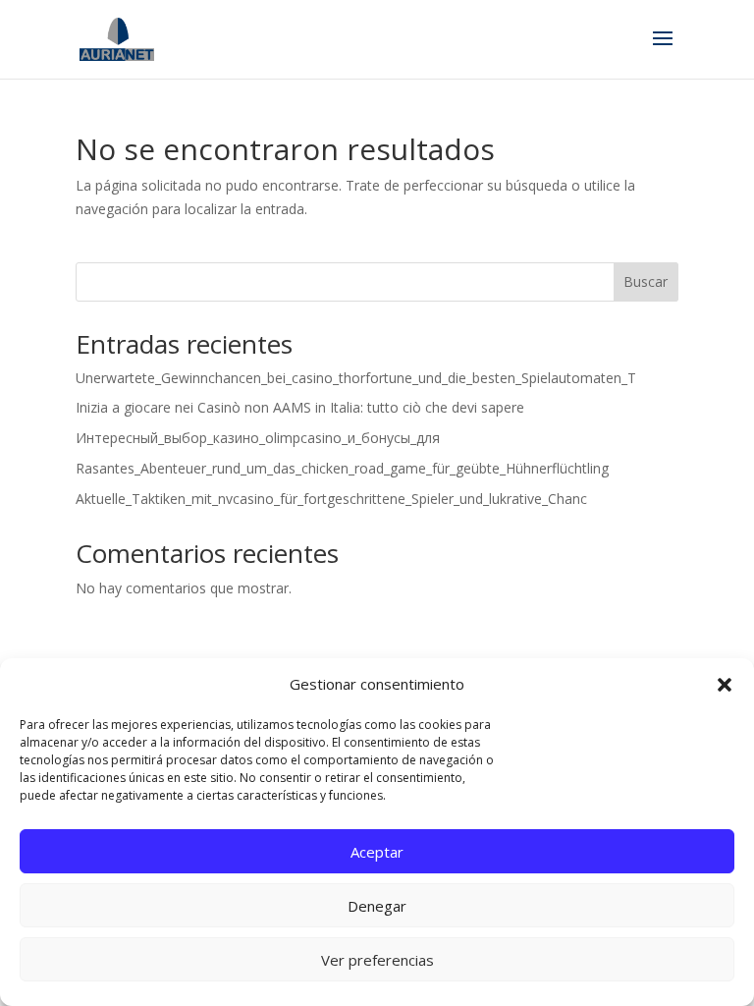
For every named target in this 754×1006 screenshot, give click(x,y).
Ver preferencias (377, 960)
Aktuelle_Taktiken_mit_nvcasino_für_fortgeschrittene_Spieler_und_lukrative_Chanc (331, 498)
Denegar (377, 906)
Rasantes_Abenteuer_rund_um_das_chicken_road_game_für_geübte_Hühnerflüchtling (342, 468)
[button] (724, 685)
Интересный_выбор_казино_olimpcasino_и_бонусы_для (258, 437)
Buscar (645, 281)
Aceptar (377, 852)
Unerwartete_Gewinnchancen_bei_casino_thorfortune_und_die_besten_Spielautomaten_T (356, 377)
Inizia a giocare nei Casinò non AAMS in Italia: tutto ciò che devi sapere (300, 407)
